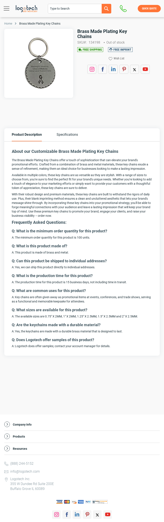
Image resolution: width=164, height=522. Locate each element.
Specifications (67, 135)
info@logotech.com (25, 471)
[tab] (26, 134)
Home (8, 23)
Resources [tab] (20, 448)
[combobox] (79, 8)
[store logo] (26, 8)
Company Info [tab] (22, 424)
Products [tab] (19, 436)
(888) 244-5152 (22, 464)
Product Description (27, 135)
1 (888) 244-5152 (124, 8)
